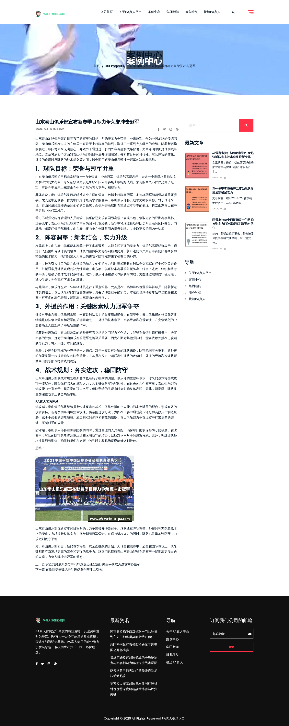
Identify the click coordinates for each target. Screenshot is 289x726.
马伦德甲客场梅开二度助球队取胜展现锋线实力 (233, 191)
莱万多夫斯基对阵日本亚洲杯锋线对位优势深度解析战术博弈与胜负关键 (133, 689)
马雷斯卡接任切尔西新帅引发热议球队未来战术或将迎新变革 (233, 155)
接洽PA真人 (212, 12)
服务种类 (191, 12)
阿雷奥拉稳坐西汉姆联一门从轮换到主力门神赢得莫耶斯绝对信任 (233, 224)
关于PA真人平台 (130, 12)
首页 (97, 66)
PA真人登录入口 (173, 718)
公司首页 (106, 12)
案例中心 (154, 12)
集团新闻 (173, 12)
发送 (232, 647)
